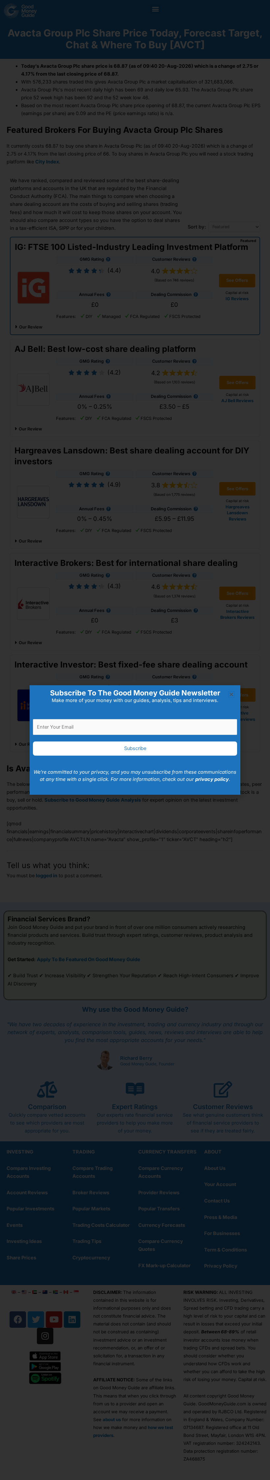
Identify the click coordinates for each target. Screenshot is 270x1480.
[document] (135, 740)
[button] (231, 694)
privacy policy (212, 779)
